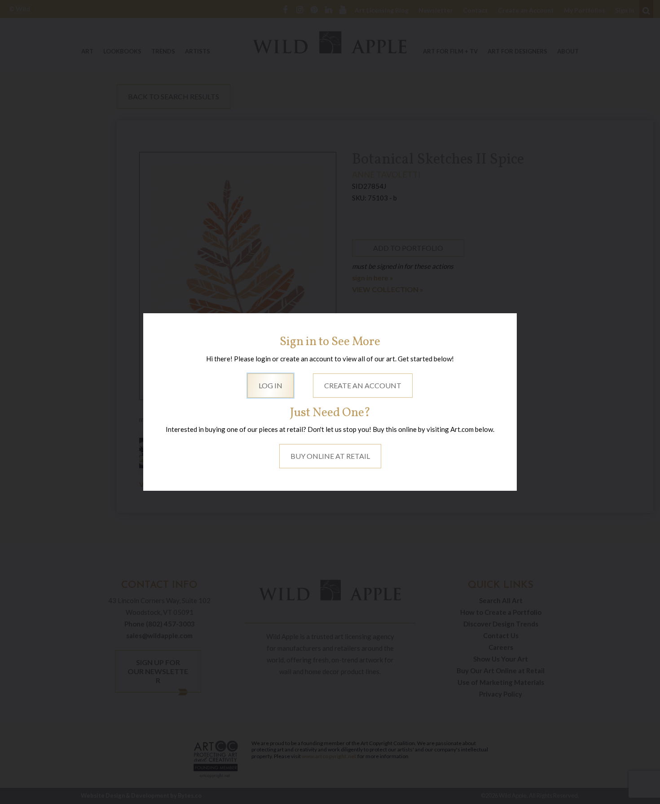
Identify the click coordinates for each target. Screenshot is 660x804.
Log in (270, 385)
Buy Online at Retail (330, 456)
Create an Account (362, 385)
